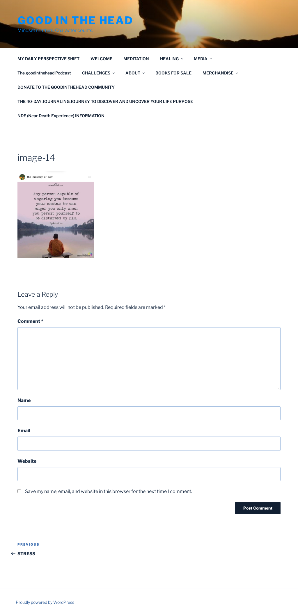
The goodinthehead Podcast (44, 72)
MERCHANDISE (218, 72)
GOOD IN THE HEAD (75, 20)
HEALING (169, 58)
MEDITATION (136, 58)
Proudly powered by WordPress (45, 602)
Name (24, 400)
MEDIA (200, 58)
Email (23, 430)
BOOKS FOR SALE (173, 72)
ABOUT (132, 72)
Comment (30, 321)
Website (26, 461)
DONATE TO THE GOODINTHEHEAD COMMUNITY (66, 87)
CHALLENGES (96, 72)
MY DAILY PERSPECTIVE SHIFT (48, 58)
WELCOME (101, 58)
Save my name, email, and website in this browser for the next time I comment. (108, 491)
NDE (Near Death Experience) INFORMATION (60, 115)
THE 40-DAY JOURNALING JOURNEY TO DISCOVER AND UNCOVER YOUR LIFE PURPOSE (105, 101)
